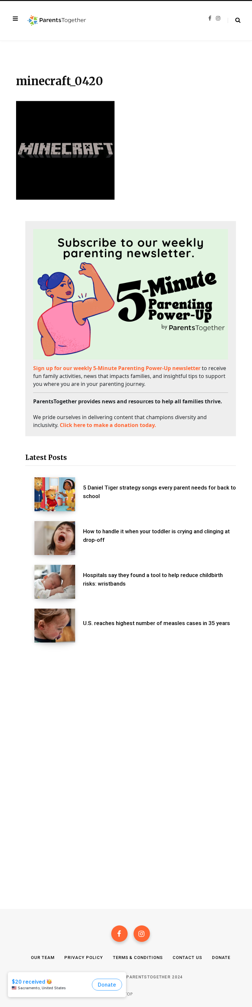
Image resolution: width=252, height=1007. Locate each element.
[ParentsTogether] (57, 21)
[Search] (234, 20)
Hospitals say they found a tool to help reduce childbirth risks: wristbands (153, 579)
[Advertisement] (130, 705)
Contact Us (187, 957)
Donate (221, 957)
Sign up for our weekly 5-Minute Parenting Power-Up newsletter (116, 368)
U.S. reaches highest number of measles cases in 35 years (156, 623)
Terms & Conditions (138, 957)
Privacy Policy (83, 957)
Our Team (42, 957)
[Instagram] (142, 933)
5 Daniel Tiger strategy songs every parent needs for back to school (159, 491)
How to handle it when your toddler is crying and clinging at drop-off (156, 535)
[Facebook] (119, 933)
